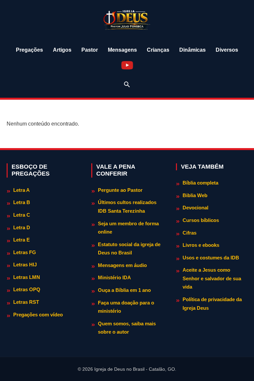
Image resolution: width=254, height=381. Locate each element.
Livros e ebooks (201, 245)
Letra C (21, 215)
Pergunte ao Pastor (120, 190)
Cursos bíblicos (201, 220)
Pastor (89, 50)
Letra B (21, 202)
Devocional (195, 207)
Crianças (158, 50)
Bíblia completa (200, 183)
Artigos (62, 50)
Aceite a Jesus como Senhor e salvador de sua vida (212, 278)
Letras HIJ (25, 264)
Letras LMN (26, 277)
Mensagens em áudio (122, 265)
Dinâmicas (192, 50)
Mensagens (122, 50)
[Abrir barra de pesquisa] (127, 84)
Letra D (21, 227)
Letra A (21, 190)
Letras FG (24, 252)
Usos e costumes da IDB (211, 257)
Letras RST (26, 302)
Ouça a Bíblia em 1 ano (124, 290)
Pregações (29, 50)
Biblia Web (195, 195)
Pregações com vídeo (38, 314)
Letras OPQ (26, 289)
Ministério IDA (114, 277)
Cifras (189, 233)
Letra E (21, 240)
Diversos (227, 50)
